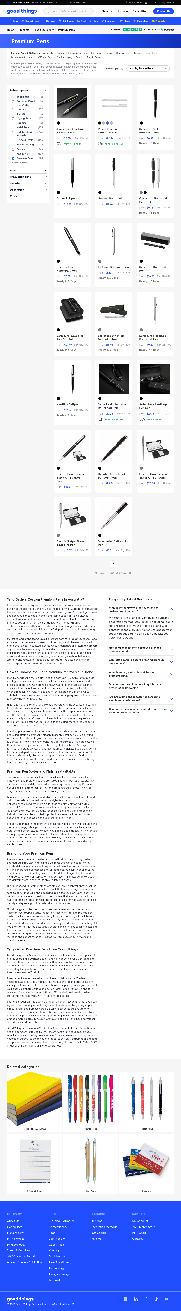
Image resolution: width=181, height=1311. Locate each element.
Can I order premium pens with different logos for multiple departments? (138, 710)
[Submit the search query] (47, 11)
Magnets (137, 52)
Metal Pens (151, 52)
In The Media (15, 1238)
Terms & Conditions (19, 1250)
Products (24, 29)
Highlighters (122, 52)
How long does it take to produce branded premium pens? (135, 649)
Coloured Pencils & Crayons (72, 52)
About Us (106, 11)
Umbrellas (142, 20)
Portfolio (122, 11)
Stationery (110, 20)
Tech (83, 20)
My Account (168, 2)
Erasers (108, 52)
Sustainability (15, 1232)
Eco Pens (96, 52)
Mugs (127, 20)
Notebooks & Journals (22, 57)
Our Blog (96, 1221)
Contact (152, 2)
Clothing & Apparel (61, 1221)
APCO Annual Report (21, 1256)
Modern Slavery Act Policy (24, 1262)
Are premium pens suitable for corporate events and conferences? (134, 698)
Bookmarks (47, 52)
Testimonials (98, 1232)
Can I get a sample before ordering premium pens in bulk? (137, 661)
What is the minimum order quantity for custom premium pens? (133, 609)
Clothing (50, 20)
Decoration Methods (103, 1227)
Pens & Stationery (44, 29)
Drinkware (68, 20)
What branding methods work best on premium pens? (132, 673)
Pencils (79, 57)
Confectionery (58, 1227)
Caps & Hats (32, 20)
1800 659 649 (135, 2)
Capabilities (139, 11)
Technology (56, 1268)
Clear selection (20, 162)
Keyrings (54, 1250)
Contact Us (163, 11)
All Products (158, 20)
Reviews (95, 1238)
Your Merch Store (143, 1227)
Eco (96, 20)
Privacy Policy (16, 1244)
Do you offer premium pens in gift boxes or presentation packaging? (136, 686)
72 (121, 68)
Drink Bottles (57, 1256)
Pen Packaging (64, 57)
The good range (59, 1274)
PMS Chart (139, 1232)
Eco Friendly (57, 1238)
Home (10, 29)
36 (116, 68)
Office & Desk (45, 57)
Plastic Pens (93, 57)
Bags (15, 20)
